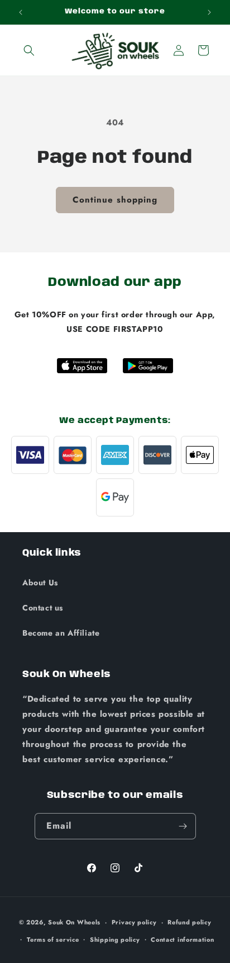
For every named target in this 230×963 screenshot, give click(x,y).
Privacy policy (134, 922)
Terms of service (53, 939)
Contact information (182, 939)
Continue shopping (115, 200)
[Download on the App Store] (82, 366)
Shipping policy (115, 939)
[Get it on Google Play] (148, 366)
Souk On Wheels (74, 922)
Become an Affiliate (60, 632)
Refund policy (189, 922)
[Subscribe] (183, 826)
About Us (40, 582)
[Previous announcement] (20, 12)
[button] (29, 50)
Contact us (42, 607)
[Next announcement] (209, 12)
